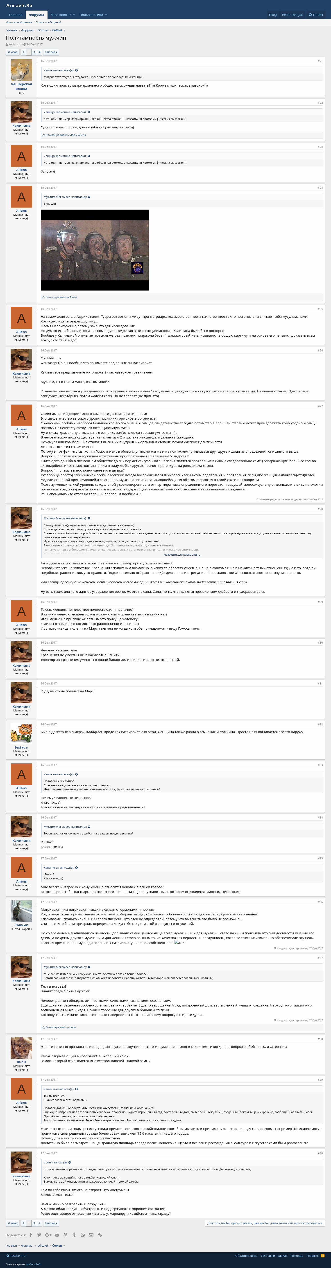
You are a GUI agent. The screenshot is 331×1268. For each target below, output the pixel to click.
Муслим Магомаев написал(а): (65, 197)
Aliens (21, 169)
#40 (320, 1153)
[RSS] (322, 1255)
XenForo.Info (33, 1264)
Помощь (297, 1256)
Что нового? (61, 14)
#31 (320, 683)
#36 (320, 902)
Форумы (36, 14)
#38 (320, 1039)
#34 (320, 817)
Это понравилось (61, 297)
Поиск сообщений (48, 22)
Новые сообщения (19, 22)
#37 (320, 958)
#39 (320, 1080)
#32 (320, 724)
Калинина (21, 125)
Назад (13, 52)
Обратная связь (246, 1256)
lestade (21, 747)
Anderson (14, 44)
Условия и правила (274, 1256)
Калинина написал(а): (59, 70)
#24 (320, 188)
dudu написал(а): (55, 1162)
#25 (320, 309)
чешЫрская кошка (21, 86)
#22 (320, 103)
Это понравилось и (66, 135)
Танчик (21, 925)
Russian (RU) (18, 1256)
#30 (320, 642)
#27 (320, 406)
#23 (320, 147)
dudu (21, 1062)
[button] (74, 15)
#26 (320, 350)
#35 (320, 858)
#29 (320, 602)
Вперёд (50, 52)
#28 (320, 509)
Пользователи (91, 14)
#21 (320, 61)
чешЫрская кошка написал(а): (65, 112)
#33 (320, 765)
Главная (15, 14)
